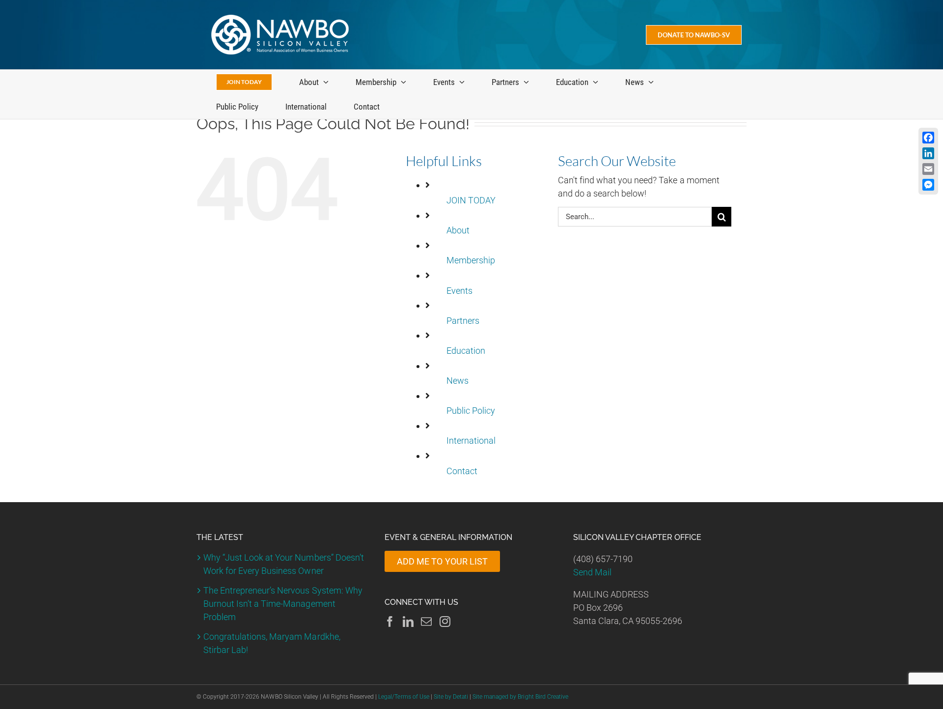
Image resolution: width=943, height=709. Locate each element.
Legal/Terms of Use (403, 696)
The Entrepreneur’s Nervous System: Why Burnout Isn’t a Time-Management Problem (282, 603)
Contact (461, 471)
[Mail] (426, 621)
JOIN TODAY (471, 200)
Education (465, 350)
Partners (462, 320)
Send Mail (592, 572)
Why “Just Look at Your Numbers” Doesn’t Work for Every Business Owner (283, 564)
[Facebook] (390, 621)
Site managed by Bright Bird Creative (520, 696)
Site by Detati (451, 696)
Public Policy (470, 410)
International (471, 440)
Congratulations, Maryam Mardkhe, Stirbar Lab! (271, 643)
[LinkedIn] (408, 621)
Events (459, 290)
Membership (470, 260)
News (457, 380)
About (458, 230)
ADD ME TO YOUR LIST (442, 561)
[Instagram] (445, 621)
